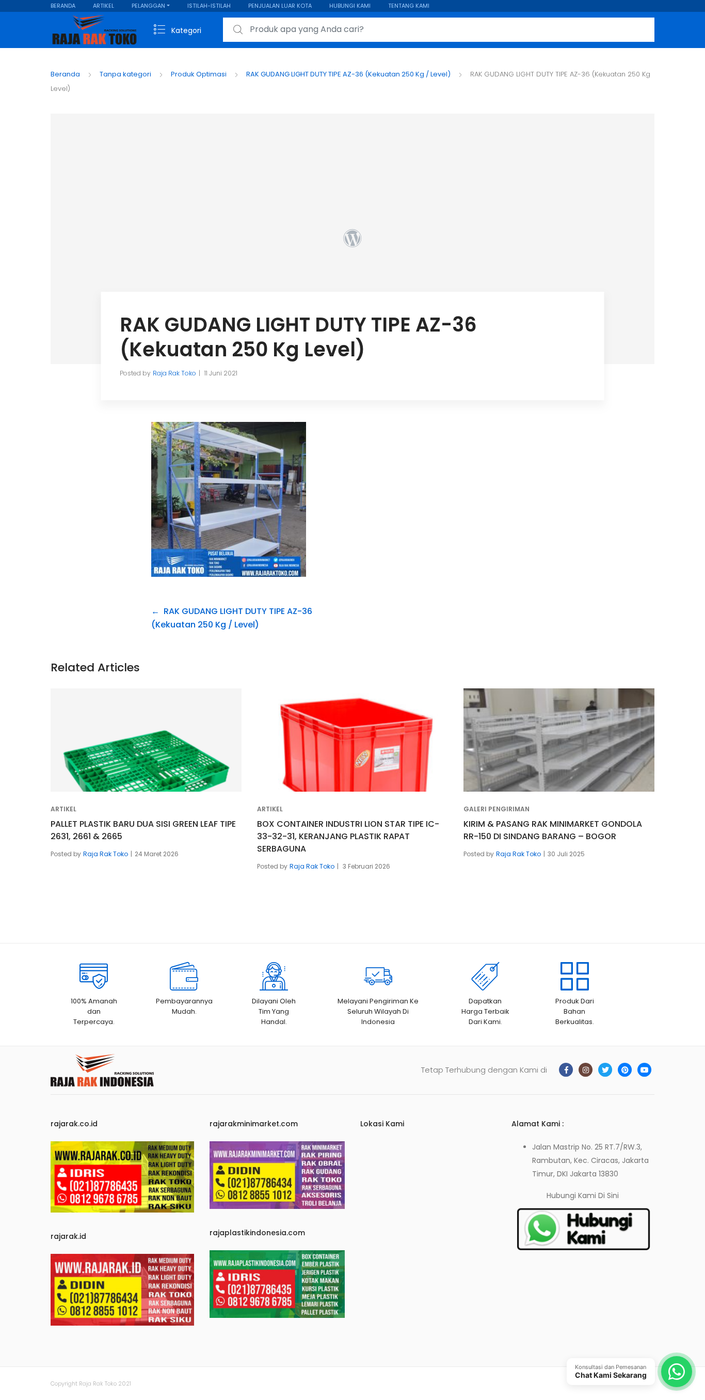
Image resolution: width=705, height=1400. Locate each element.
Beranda (65, 74)
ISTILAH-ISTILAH (209, 6)
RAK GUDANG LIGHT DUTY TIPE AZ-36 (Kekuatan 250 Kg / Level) (348, 74)
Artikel (63, 809)
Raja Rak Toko (174, 373)
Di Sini (608, 1195)
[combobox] (438, 30)
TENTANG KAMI (408, 6)
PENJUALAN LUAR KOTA (280, 6)
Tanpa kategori (125, 74)
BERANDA (63, 6)
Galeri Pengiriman (496, 809)
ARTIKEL (103, 6)
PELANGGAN (148, 6)
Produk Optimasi (199, 74)
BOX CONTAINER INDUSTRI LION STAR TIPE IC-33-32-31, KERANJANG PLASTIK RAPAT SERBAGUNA (348, 836)
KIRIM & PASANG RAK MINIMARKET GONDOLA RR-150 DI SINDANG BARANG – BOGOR (552, 830)
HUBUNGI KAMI (350, 6)
